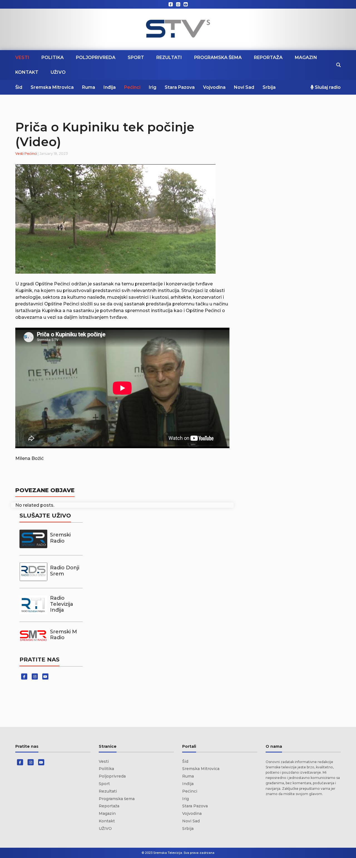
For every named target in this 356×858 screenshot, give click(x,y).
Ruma (88, 87)
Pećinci (132, 87)
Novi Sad (244, 87)
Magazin (306, 57)
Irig (152, 87)
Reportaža (268, 57)
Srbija (269, 87)
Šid (18, 87)
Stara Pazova (180, 87)
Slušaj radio (327, 87)
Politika (52, 57)
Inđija (109, 87)
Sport (136, 57)
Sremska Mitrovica (52, 87)
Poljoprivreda (95, 57)
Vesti (22, 57)
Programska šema (218, 57)
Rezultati (169, 57)
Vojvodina (214, 87)
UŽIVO (58, 72)
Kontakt (26, 72)
